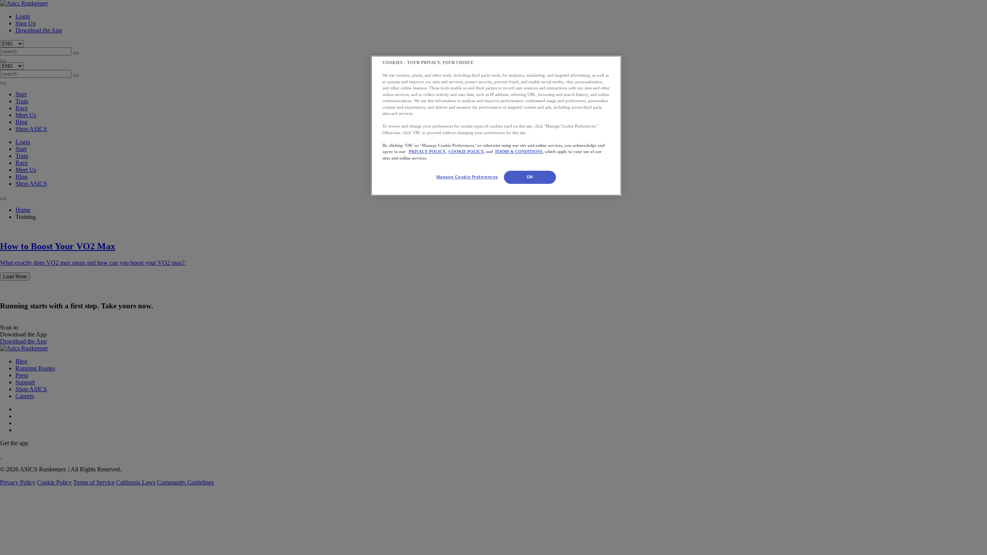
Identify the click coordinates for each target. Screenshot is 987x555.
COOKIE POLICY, (466, 151)
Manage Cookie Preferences (467, 177)
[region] (496, 126)
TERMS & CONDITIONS (518, 151)
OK (530, 177)
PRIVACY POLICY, (427, 151)
